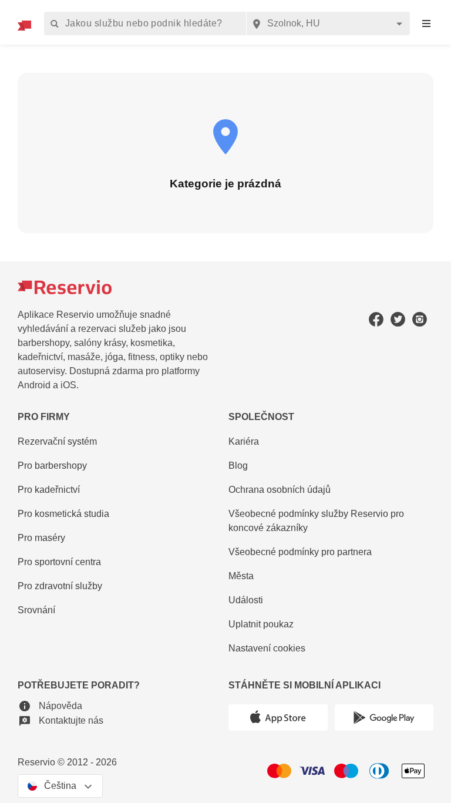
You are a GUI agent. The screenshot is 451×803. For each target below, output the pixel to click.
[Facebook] (376, 319)
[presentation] (426, 23)
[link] (330, 521)
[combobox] (328, 23)
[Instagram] (420, 319)
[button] (50, 705)
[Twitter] (398, 319)
